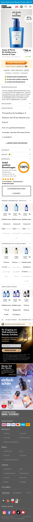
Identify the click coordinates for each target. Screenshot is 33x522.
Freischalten (10, 350)
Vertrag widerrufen (11, 442)
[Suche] (25, 6)
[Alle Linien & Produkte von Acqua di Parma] (16, 14)
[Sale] (16, 6)
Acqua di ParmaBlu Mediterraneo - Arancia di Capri (9, 52)
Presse (6, 482)
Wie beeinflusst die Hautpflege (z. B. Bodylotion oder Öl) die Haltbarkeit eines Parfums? (16, 117)
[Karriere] (16, 370)
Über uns (23, 478)
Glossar (23, 455)
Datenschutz (24, 473)
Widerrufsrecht (9, 473)
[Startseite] (2, 320)
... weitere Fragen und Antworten (16, 143)
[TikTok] (18, 512)
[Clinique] (17, 493)
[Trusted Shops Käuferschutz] (4, 501)
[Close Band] (31, 2)
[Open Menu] (7, 6)
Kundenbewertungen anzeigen (16, 191)
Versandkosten (20, 518)
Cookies (7, 478)
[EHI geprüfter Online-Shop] (8, 501)
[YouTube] (23, 512)
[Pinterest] (14, 512)
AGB (21, 469)
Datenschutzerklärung (14, 355)
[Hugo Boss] (6, 493)
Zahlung (7, 438)
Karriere (23, 482)
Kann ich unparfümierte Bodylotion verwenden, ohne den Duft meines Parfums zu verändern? (16, 132)
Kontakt (7, 455)
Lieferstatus (8, 451)
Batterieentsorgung (11, 460)
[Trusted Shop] (21, 6)
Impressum (8, 469)
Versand (7, 433)
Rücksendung (25, 438)
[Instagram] (4, 512)
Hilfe (21, 451)
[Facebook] (9, 512)
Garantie (23, 433)
